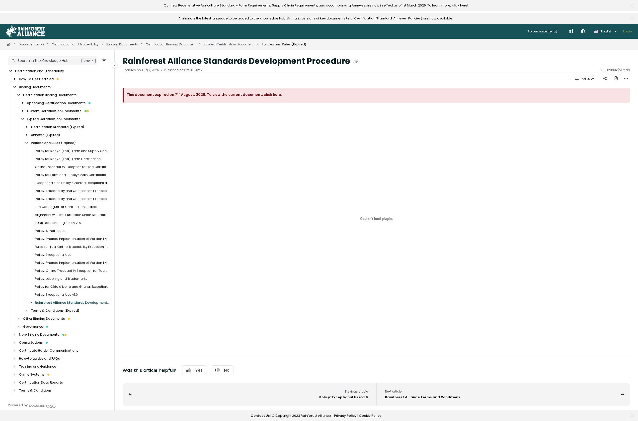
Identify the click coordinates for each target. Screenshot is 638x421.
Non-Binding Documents (39, 334)
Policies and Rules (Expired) (283, 44)
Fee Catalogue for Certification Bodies (66, 206)
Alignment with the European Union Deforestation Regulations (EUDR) (72, 214)
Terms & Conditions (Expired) (55, 310)
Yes (199, 370)
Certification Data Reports (41, 382)
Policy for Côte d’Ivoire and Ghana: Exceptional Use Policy (72, 286)
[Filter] (104, 61)
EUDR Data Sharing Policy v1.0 (58, 222)
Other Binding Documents (44, 318)
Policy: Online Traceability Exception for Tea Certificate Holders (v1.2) (72, 270)
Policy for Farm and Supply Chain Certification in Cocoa (72, 174)
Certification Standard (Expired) (57, 127)
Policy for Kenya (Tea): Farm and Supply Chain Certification (72, 150)
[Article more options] (626, 79)
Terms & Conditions (35, 390)
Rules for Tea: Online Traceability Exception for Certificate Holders (72, 246)
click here (272, 94)
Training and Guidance (37, 366)
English (606, 31)
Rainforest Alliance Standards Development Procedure (72, 302)
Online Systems (31, 374)
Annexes (358, 5)
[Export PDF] (616, 79)
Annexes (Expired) (45, 135)
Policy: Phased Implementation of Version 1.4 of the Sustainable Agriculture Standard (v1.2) (72, 262)
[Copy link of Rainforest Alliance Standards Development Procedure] (356, 62)
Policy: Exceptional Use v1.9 (56, 294)
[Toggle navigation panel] (115, 65)
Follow (587, 78)
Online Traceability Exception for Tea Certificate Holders (72, 166)
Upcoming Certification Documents (56, 103)
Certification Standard (373, 18)
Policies (414, 18)
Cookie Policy (370, 415)
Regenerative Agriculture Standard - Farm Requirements (224, 5)
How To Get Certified (36, 79)
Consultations (31, 342)
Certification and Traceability (75, 44)
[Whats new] (571, 31)
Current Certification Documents (54, 111)
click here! (460, 5)
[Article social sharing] (605, 79)
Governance (33, 326)
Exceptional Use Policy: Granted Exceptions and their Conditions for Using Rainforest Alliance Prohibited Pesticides (72, 182)
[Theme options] (583, 31)
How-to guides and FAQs (39, 358)
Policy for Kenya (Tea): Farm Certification (68, 158)
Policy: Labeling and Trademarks (61, 278)
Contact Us (260, 415)
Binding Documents (122, 44)
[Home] (25, 31)
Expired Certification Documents (228, 44)
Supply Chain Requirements (294, 5)
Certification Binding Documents (171, 44)
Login (627, 31)
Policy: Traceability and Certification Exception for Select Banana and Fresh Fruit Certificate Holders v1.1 (72, 198)
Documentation (31, 44)
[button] (52, 60)
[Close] (632, 5)
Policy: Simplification (51, 230)
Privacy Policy (345, 415)
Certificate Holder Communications (48, 350)
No (227, 370)
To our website (540, 31)
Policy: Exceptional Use (53, 254)
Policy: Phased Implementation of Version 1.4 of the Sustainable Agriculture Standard (72, 238)
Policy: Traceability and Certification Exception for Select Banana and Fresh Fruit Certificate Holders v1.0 (72, 190)
